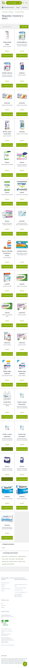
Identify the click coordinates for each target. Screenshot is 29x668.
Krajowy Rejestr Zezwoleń (6, 629)
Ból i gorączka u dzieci (13, 556)
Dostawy (3, 586)
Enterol (7, 162)
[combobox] (14, 3)
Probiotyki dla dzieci (13, 561)
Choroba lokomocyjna (22, 556)
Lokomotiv (22, 313)
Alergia (18, 7)
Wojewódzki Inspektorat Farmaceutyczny (6, 634)
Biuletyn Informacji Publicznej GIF (7, 645)
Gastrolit (21, 221)
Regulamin (3, 584)
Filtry (23, 26)
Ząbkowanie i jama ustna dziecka (8, 564)
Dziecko (3, 547)
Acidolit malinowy (7, 73)
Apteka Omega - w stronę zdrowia (7, 12)
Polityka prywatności (5, 582)
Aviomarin (7, 103)
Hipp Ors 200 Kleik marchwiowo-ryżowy (7, 253)
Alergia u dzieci (5, 556)
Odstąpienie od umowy (5, 588)
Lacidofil (7, 284)
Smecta (7, 466)
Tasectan (7, 525)
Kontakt (2, 590)
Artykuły (2, 607)
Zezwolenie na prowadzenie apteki (6, 631)
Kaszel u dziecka (5, 559)
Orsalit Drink (7, 402)
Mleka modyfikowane (19, 559)
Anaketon (22, 73)
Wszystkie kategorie (9, 7)
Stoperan (7, 496)
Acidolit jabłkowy (22, 42)
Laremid (21, 284)
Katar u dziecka (12, 559)
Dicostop (22, 132)
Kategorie (3, 605)
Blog (2, 603)
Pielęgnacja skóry (5, 561)
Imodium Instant (22, 251)
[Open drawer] (26, 3)
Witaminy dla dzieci (21, 561)
